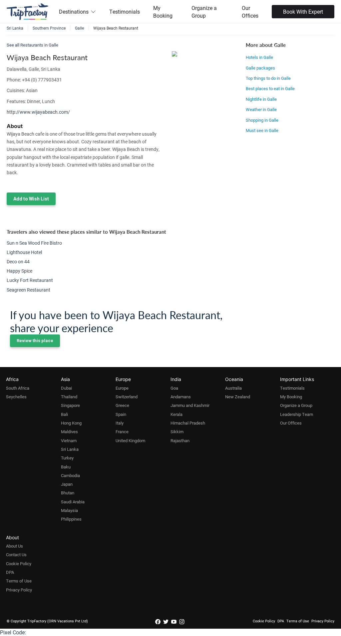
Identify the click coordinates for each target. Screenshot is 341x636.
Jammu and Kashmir (189, 405)
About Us (14, 546)
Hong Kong (71, 423)
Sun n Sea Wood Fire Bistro (34, 243)
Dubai (66, 388)
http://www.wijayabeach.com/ (38, 112)
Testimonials (124, 11)
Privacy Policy (19, 590)
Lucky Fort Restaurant (30, 280)
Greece (122, 405)
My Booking (162, 11)
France (122, 432)
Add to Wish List (31, 198)
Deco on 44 (18, 261)
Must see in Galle (262, 130)
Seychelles (16, 397)
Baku (66, 467)
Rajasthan (179, 441)
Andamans (180, 397)
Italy (120, 423)
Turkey (67, 458)
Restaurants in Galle (39, 45)
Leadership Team (296, 414)
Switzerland (127, 397)
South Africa (17, 388)
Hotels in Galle (259, 57)
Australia (233, 388)
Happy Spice (19, 271)
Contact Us (16, 555)
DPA (10, 572)
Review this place (35, 340)
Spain (121, 414)
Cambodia (70, 475)
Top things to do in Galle (268, 78)
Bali (64, 414)
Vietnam (69, 441)
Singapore (70, 405)
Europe (122, 388)
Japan (67, 484)
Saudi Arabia (73, 502)
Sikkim (176, 432)
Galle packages (260, 68)
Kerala (176, 414)
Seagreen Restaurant (28, 290)
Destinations (74, 11)
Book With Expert (303, 11)
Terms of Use (19, 581)
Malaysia (69, 510)
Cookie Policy (18, 564)
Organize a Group (204, 11)
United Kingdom (130, 441)
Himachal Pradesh (187, 423)
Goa (174, 388)
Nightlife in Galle (261, 99)
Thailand (69, 397)
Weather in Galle (261, 109)
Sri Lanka (70, 449)
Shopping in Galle (262, 120)
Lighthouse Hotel (24, 252)
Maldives (69, 432)
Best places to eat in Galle (270, 88)
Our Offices (250, 11)
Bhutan (67, 493)
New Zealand (237, 397)
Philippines (71, 519)
